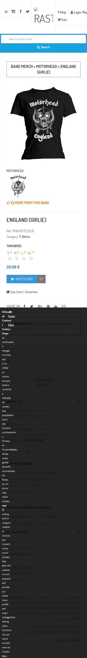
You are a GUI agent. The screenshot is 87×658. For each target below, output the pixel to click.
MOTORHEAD (46, 66)
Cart (64, 19)
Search (45, 47)
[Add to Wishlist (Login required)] (41, 279)
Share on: (14, 306)
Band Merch (22, 66)
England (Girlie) (26, 219)
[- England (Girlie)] (43, 123)
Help (62, 12)
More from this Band (31, 202)
